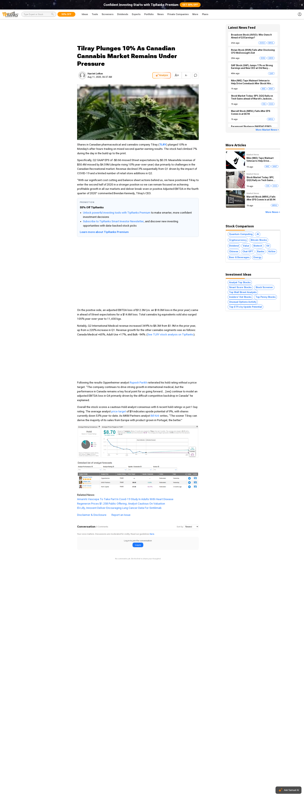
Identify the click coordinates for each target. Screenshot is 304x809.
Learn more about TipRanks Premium (104, 232)
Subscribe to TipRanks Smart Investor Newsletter (113, 221)
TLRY (162, 144)
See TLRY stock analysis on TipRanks (170, 334)
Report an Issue (120, 514)
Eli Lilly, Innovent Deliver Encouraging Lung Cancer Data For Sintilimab (119, 507)
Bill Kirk (155, 415)
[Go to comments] (195, 75)
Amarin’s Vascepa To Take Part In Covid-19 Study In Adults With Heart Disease (125, 499)
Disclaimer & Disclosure (91, 514)
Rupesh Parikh (138, 382)
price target (118, 411)
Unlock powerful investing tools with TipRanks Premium (117, 212)
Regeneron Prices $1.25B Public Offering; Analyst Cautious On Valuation (121, 503)
